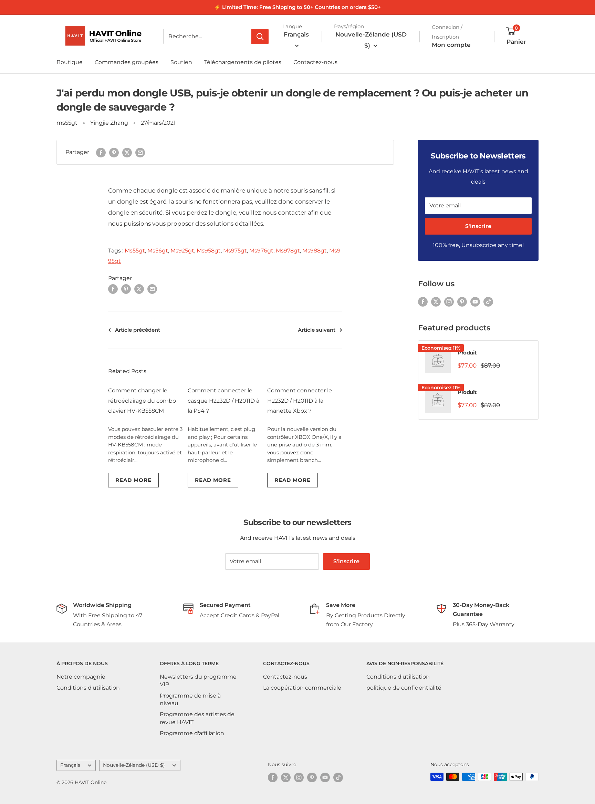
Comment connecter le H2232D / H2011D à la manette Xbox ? (299, 400)
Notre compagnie (80, 676)
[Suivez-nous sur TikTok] (488, 301)
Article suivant (316, 330)
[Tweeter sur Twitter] (127, 152)
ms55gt (66, 123)
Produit (467, 352)
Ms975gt (235, 250)
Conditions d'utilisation (88, 687)
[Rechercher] (260, 36)
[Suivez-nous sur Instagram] (449, 301)
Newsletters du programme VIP (198, 680)
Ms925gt (182, 250)
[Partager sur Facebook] (101, 152)
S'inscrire (478, 226)
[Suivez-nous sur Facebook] (423, 301)
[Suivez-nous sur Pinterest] (462, 301)
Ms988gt (314, 250)
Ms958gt (209, 250)
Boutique (69, 62)
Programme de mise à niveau (190, 699)
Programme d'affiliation (192, 733)
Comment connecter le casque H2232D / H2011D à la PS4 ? (223, 400)
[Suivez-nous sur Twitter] (436, 301)
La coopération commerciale (302, 687)
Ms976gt (261, 250)
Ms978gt (288, 250)
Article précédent (137, 330)
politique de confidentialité (403, 687)
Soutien (181, 62)
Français (70, 765)
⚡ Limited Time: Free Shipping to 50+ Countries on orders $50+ (297, 7)
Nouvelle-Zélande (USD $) (134, 765)
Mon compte (451, 44)
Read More (133, 480)
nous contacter (284, 212)
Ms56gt (157, 250)
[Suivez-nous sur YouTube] (475, 301)
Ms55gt (135, 250)
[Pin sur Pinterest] (114, 152)
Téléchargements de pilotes (242, 62)
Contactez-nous (315, 62)
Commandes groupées (126, 62)
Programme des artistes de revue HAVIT (197, 718)
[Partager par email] (140, 152)
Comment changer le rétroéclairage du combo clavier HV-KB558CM (142, 400)
